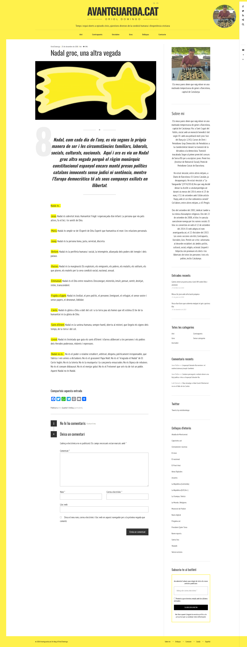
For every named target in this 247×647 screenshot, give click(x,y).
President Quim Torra (179, 527)
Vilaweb (174, 545)
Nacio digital (176, 515)
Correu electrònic (114, 491)
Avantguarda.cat (122, 11)
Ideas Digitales (177, 471)
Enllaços (145, 34)
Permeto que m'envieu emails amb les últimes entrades (191, 599)
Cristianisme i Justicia (179, 446)
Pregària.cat (176, 521)
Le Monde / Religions (179, 502)
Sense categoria (199, 338)
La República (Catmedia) (180, 484)
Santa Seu (175, 539)
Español (207, 641)
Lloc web (64, 504)
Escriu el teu (91, 423)
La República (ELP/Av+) (180, 490)
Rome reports (177, 533)
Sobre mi (167, 641)
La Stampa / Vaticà (178, 496)
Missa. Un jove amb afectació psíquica (185, 294)
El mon (174, 453)
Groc (131, 34)
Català (198, 641)
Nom (62, 491)
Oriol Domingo (55, 46)
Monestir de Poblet (179, 508)
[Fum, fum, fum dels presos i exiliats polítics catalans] (243, 54)
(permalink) (78, 407)
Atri (81, 34)
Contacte (162, 34)
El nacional (176, 459)
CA (154, 3)
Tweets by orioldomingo (180, 410)
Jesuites (175, 477)
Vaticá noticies (177, 552)
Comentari (65, 450)
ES (157, 3)
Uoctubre (115, 34)
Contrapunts (97, 34)
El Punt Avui (176, 465)
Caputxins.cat (177, 440)
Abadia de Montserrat (180, 434)
